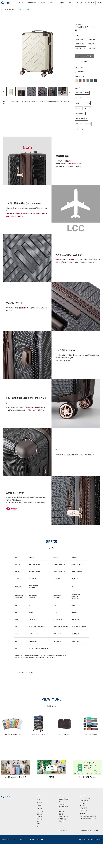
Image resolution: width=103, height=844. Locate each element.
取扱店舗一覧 (62, 819)
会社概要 (39, 816)
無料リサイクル (84, 810)
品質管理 (82, 803)
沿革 (38, 821)
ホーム (2, 9)
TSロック (78, 103)
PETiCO (61, 809)
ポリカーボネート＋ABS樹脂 (82, 92)
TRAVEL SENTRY (63, 806)
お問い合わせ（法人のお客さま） (88, 818)
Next (70, 91)
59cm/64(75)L (80, 44)
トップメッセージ (41, 811)
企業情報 (61, 3)
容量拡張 (88, 124)
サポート (52, 3)
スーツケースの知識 (85, 798)
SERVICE (61, 796)
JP (98, 2)
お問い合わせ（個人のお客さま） (88, 816)
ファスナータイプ (79, 129)
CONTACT (82, 814)
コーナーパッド (79, 98)
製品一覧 (61, 814)
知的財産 (39, 824)
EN (101, 2)
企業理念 (39, 814)
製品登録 (43, 3)
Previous (4, 91)
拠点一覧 (39, 819)
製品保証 (82, 805)
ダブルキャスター (79, 124)
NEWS (38, 796)
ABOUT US (39, 808)
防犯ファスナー (88, 98)
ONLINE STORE (89, 3)
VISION (38, 799)
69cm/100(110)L (80, 48)
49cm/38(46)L (80, 39)
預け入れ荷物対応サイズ (81, 118)
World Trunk (62, 804)
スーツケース (79, 108)
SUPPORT (82, 796)
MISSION (39, 805)
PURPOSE (40, 802)
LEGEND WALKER (11, 9)
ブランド (21, 3)
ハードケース (87, 108)
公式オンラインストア (64, 816)
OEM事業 (61, 821)
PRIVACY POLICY (63, 830)
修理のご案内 (83, 808)
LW (59, 801)
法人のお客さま (32, 3)
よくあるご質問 (84, 801)
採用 (70, 3)
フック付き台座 (86, 103)
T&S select (61, 811)
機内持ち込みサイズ (80, 113)
